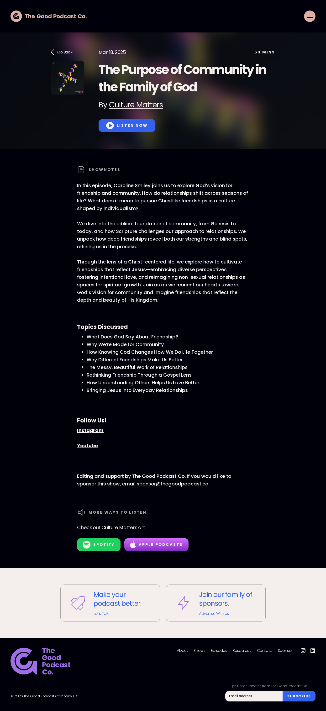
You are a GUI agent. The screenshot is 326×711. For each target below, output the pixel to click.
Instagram (90, 430)
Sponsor (285, 651)
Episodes (219, 651)
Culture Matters (136, 104)
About (182, 651)
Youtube (87, 445)
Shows (199, 651)
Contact (264, 651)
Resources (242, 651)
